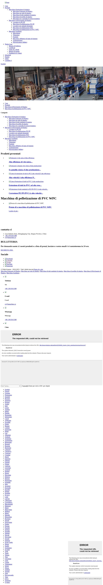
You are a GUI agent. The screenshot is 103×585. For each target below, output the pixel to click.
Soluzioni (8, 55)
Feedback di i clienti (15, 53)
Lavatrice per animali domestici (23, 26)
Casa (6, 6)
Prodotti (7, 8)
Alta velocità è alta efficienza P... (22, 177)
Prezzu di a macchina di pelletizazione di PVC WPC (30, 207)
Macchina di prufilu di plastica (22, 17)
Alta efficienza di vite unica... (20, 162)
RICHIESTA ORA (7, 250)
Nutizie (7, 57)
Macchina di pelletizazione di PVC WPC (26, 29)
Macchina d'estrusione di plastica (19, 9)
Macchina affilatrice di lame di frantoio (25, 39)
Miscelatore (16, 33)
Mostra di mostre (14, 51)
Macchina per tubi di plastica (22, 13)
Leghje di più (13, 211)
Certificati (12, 48)
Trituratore (16, 35)
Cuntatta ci (8, 60)
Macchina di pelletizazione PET (23, 28)
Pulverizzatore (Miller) (20, 42)
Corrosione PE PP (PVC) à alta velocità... (26, 193)
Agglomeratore (17, 40)
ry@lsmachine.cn (10, 304)
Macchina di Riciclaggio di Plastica (20, 20)
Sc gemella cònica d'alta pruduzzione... (25, 170)
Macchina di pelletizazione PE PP (23, 24)
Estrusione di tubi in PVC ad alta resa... (25, 185)
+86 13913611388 (10, 288)
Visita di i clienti (14, 49)
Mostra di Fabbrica (15, 46)
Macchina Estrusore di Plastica (22, 11)
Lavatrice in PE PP (19, 22)
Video (7, 59)
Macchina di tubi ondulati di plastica (24, 15)
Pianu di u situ (38, 269)
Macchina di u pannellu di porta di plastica (26, 19)
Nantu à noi (8, 44)
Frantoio (15, 37)
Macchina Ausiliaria (15, 31)
